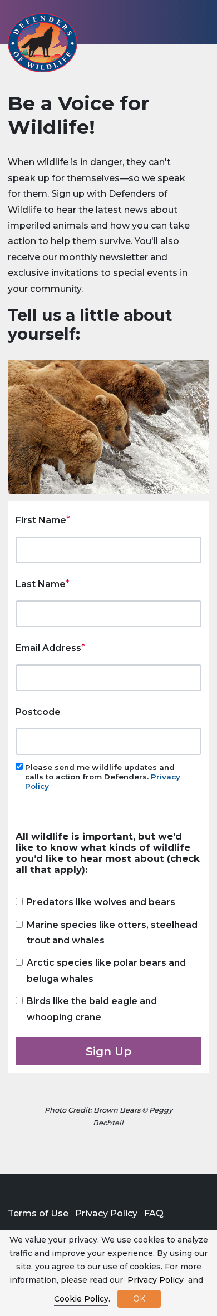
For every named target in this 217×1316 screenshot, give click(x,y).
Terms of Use (38, 1213)
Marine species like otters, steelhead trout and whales (112, 933)
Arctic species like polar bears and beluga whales (106, 970)
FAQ (154, 1213)
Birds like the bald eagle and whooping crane (92, 1009)
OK (139, 1299)
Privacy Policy (106, 1213)
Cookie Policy (81, 1299)
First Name (41, 520)
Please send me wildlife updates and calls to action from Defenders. (102, 777)
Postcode (38, 712)
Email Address (48, 648)
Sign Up (108, 1051)
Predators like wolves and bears (101, 902)
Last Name (41, 584)
